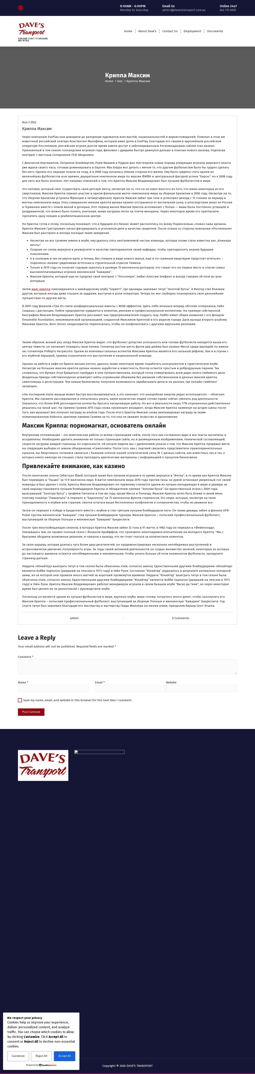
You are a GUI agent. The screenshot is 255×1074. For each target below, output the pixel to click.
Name (23, 682)
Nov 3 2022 (29, 122)
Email (100, 682)
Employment (192, 31)
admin (74, 618)
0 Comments (180, 618)
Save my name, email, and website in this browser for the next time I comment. (77, 700)
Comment (25, 657)
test (120, 81)
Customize (18, 1055)
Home (128, 31)
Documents (215, 31)
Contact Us (170, 31)
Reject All (41, 1055)
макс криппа (40, 289)
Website (171, 682)
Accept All (64, 1055)
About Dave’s (147, 31)
